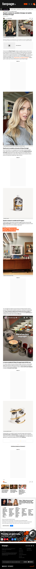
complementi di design (24, 57)
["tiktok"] (2, 539)
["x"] (10, 539)
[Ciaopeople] (32, 566)
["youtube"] (7, 539)
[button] (32, 18)
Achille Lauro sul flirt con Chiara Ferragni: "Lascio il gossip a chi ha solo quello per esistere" (14, 520)
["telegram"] (15, 539)
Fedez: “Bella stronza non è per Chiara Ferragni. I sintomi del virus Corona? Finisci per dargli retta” (26, 502)
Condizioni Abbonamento (22, 554)
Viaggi (32, 9)
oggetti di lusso (17, 57)
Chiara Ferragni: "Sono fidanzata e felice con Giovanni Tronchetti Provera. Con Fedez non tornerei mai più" (17, 521)
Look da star (19, 9)
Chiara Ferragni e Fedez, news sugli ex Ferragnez (10, 11)
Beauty (15, 9)
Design (29, 9)
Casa (26, 9)
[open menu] (1, 9)
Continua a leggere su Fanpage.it (18, 446)
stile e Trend (6, 9)
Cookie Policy (21, 553)
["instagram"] (5, 539)
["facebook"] (12, 539)
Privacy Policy (21, 551)
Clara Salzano (10, 18)
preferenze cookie (21, 557)
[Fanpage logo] (8, 4)
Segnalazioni (21, 550)
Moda (12, 9)
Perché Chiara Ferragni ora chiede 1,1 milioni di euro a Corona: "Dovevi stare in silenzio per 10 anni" (16, 523)
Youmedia (20, 548)
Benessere (23, 9)
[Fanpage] (5, 546)
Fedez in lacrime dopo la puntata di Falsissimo (8, 519)
